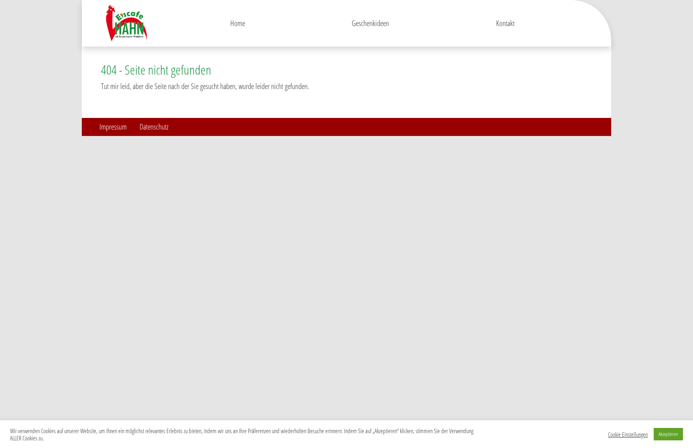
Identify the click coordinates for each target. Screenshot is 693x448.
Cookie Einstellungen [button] (628, 434)
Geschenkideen (370, 23)
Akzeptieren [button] (668, 434)
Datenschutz (154, 126)
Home (237, 23)
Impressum (113, 126)
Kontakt (505, 23)
